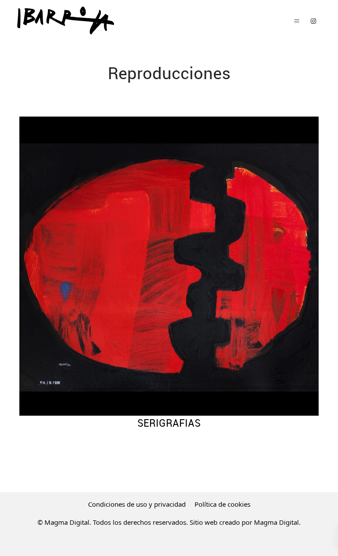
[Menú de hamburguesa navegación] (296, 20)
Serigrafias (169, 423)
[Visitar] (313, 20)
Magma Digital (276, 522)
